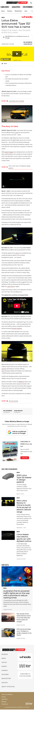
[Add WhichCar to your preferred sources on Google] (17, 432)
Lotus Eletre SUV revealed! (16, 101)
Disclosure (4, 699)
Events (4, 666)
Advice (4, 662)
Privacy (4, 697)
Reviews (9, 11)
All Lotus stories (13, 401)
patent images (9, 152)
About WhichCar (8, 686)
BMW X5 (21, 381)
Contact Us (5, 704)
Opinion (5, 670)
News (3, 11)
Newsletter (6, 678)
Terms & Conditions (7, 694)
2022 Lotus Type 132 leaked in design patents (19, 167)
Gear (25, 11)
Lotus (16, 132)
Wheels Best (18, 11)
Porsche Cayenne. (17, 328)
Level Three (10, 286)
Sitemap (4, 701)
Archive (5, 682)
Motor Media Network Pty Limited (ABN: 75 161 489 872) (18, 707)
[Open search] (31, 3)
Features (5, 674)
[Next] (32, 11)
